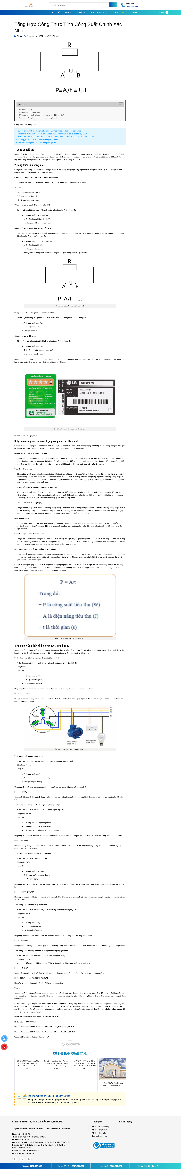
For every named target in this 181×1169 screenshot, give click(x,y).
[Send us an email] (21, 1159)
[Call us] (29, 1159)
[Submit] (113, 4)
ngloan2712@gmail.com (72, 1102)
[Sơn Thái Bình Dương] (29, 5)
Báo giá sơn (113, 13)
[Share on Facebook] (62, 1044)
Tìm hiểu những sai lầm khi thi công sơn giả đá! (37, 143)
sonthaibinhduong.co (111, 1009)
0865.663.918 (48, 1102)
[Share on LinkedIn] (78, 1044)
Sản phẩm (79, 13)
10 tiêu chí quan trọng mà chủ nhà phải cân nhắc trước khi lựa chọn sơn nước (49, 131)
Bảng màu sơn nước (97, 13)
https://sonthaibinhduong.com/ (35, 1037)
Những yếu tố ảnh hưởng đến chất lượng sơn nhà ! (38, 140)
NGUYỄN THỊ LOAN (53, 36)
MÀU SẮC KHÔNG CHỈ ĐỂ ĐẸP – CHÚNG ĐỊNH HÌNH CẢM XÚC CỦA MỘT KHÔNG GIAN (56, 137)
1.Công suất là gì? (26, 109)
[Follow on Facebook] (14, 1159)
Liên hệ (134, 13)
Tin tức (125, 13)
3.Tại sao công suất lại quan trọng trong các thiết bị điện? (41, 115)
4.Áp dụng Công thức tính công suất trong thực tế (38, 118)
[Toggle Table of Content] (119, 104)
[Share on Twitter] (66, 1044)
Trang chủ (55, 13)
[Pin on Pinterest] (74, 1044)
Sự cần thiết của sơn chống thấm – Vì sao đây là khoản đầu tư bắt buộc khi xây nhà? (52, 134)
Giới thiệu (68, 13)
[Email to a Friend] (70, 1044)
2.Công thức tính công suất (29, 112)
